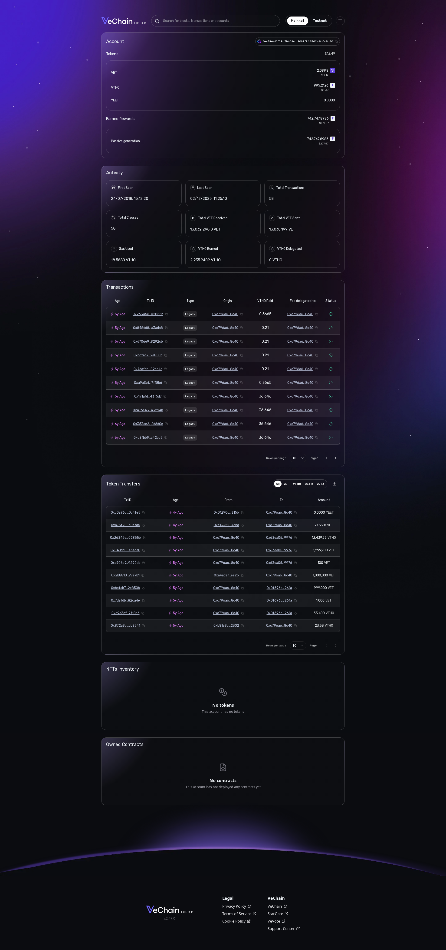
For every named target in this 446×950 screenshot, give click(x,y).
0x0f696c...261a (279, 588)
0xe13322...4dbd (226, 525)
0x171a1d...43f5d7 (148, 396)
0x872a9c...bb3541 (125, 626)
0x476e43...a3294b (148, 410)
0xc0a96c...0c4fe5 (125, 513)
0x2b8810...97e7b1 (125, 575)
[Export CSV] (334, 484)
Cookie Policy (234, 921)
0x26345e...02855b (148, 314)
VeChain (275, 906)
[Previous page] (326, 458)
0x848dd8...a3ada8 (148, 328)
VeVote (274, 921)
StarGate (275, 913)
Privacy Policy (234, 906)
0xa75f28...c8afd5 (125, 525)
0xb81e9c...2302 (226, 626)
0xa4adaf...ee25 (226, 575)
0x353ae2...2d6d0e (148, 424)
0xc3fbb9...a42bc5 (148, 438)
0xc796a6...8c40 (225, 314)
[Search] (157, 21)
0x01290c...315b (226, 513)
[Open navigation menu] (340, 21)
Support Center (281, 928)
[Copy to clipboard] (336, 41)
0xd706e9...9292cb (148, 342)
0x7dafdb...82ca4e (148, 369)
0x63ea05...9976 (279, 538)
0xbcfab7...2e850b (148, 355)
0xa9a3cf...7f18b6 (148, 383)
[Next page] (335, 458)
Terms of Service (236, 913)
